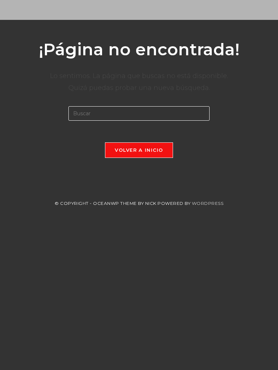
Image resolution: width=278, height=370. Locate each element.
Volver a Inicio (139, 150)
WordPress (208, 203)
